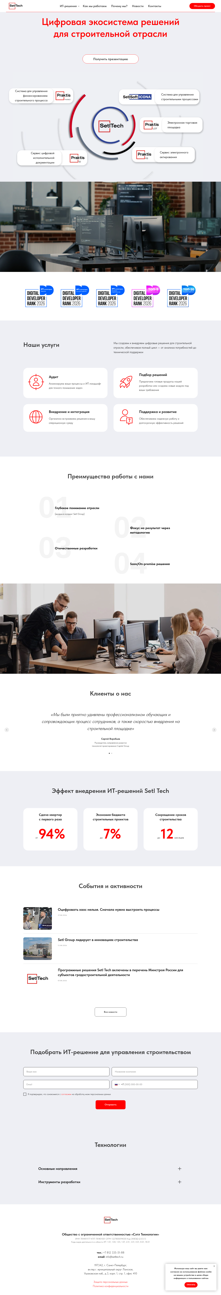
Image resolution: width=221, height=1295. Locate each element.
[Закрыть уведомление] (214, 1266)
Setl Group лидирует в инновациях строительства (98, 940)
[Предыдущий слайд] (7, 730)
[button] (202, 6)
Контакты (154, 6)
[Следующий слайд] (214, 730)
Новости (138, 6)
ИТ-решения (68, 6)
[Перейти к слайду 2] (111, 753)
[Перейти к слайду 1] (109, 753)
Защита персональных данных (110, 1281)
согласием (66, 1094)
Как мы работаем (95, 6)
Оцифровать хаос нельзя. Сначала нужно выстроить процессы (108, 909)
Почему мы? (119, 6)
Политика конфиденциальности (110, 1286)
